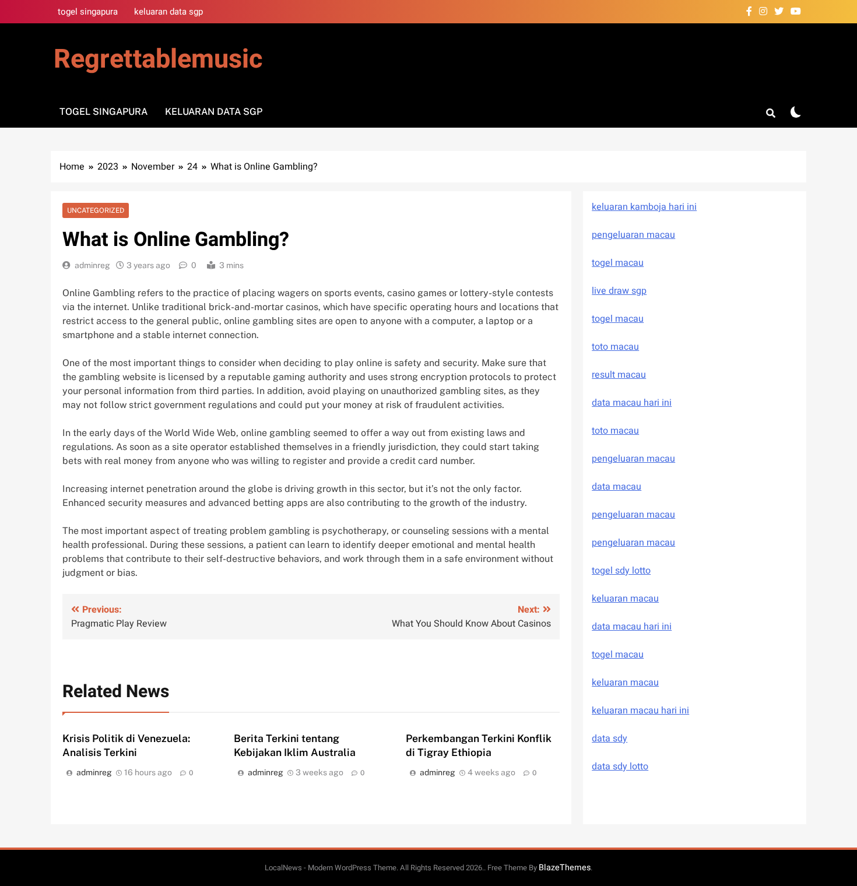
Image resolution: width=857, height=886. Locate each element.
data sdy (609, 739)
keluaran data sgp (168, 11)
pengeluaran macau (633, 515)
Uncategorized (95, 210)
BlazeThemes (565, 868)
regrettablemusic (158, 59)
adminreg (92, 265)
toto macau (615, 347)
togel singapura (88, 11)
